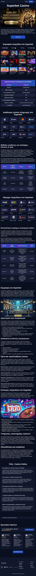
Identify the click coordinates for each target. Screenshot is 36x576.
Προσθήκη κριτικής (29, 529)
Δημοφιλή (4, 47)
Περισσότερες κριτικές (18, 551)
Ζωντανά (12, 47)
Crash (22, 47)
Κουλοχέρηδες (30, 47)
